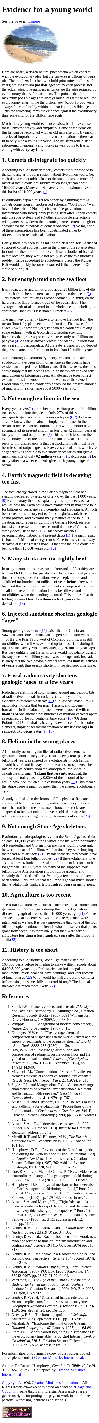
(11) (67, 535)
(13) (22, 603)
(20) (87, 816)
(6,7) (73, 417)
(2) (73, 226)
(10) (41, 531)
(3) (89, 294)
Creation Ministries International (58, 1358)
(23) (29, 977)
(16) (69, 718)
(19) (74, 782)
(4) (69, 311)
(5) (31, 408)
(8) (89, 456)
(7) (49, 434)
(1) (45, 192)
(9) (4, 501)
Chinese (34, 21)
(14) (43, 630)
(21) (41, 854)
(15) (51, 701)
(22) (55, 858)
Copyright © (11, 1383)
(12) (53, 548)
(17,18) (48, 731)
